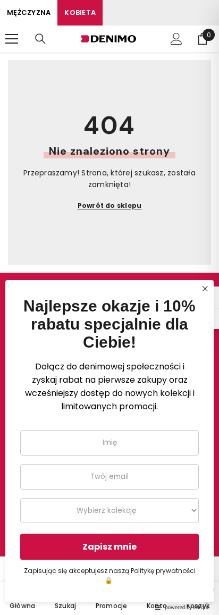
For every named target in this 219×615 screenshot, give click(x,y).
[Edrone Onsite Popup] (109, 307)
